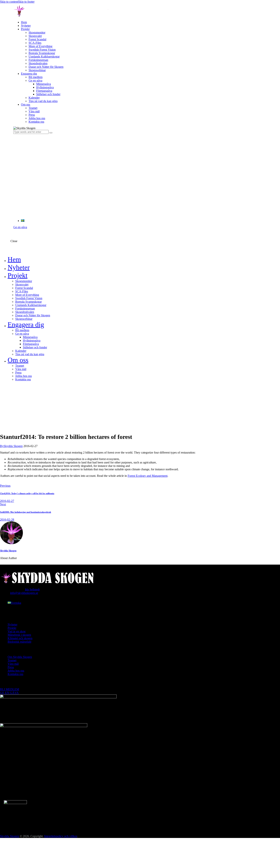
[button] (22, 220)
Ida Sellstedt (32, 589)
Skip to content (9, 1)
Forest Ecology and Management (147, 475)
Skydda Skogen (8, 550)
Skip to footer (26, 1)
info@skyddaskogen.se (24, 593)
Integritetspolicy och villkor (60, 836)
